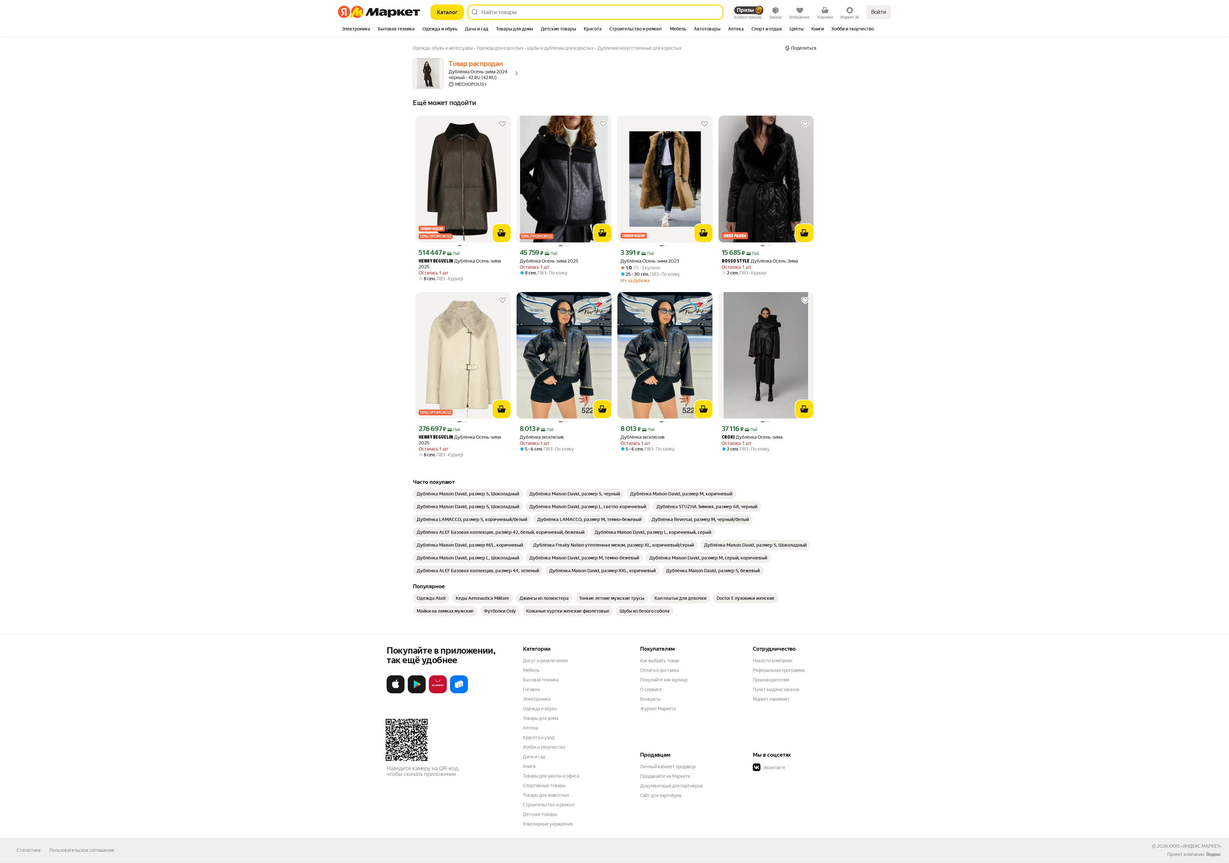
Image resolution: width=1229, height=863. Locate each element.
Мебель (531, 670)
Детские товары (540, 814)
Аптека (530, 727)
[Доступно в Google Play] (417, 692)
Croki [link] (728, 437)
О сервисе (651, 689)
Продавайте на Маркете (665, 776)
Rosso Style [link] (736, 261)
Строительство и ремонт (549, 804)
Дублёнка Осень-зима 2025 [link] (460, 263)
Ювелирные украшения (548, 823)
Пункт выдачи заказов (776, 689)
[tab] (356, 29)
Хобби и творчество (544, 747)
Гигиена (531, 689)
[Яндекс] (1213, 854)
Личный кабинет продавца (667, 766)
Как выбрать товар (659, 660)
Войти (878, 12)
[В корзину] (501, 233)
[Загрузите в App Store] (396, 692)
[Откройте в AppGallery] (438, 692)
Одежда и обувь (540, 708)
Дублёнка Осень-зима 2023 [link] (650, 261)
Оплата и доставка (659, 670)
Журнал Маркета (658, 708)
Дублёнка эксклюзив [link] (542, 437)
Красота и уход (538, 737)
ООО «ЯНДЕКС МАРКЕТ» (1195, 846)
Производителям (771, 679)
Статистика (28, 850)
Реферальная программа (779, 670)
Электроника (536, 699)
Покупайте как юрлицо (664, 679)
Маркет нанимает (771, 699)
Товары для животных (546, 795)
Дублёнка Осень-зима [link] (752, 437)
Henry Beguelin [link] (436, 261)
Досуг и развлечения (545, 660)
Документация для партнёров (671, 785)
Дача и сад (534, 756)
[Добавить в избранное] (502, 123)
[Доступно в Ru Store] (459, 692)
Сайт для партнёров (661, 795)
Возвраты (650, 699)
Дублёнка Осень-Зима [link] (760, 261)
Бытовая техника (540, 679)
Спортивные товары (544, 785)
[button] (797, 767)
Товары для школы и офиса (551, 775)
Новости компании (772, 660)
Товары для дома (540, 718)
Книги (529, 766)
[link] (468, 494)
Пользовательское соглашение (82, 850)
